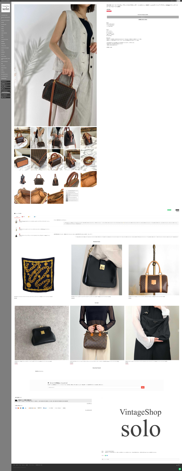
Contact (4, 97)
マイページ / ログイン (5, 92)
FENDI (2, 35)
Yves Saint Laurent (4, 39)
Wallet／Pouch (3, 67)
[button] (14, 331)
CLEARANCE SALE (4, 15)
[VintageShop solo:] (140, 424)
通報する (178, 211)
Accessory (3, 65)
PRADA (2, 28)
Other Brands (3, 56)
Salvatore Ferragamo (5, 47)
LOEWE (2, 26)
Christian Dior (3, 24)
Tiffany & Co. (3, 45)
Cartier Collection (4, 61)
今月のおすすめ (3, 78)
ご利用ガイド (5, 86)
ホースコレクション (4, 74)
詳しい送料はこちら (89, 403)
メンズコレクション (4, 76)
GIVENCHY (3, 52)
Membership (5, 91)
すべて (17, 216)
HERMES (2, 41)
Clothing (2, 72)
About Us (172, 0)
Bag (2, 63)
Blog (4, 88)
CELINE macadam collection (5, 59)
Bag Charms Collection (5, 20)
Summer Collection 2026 (5, 18)
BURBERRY (3, 43)
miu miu (2, 54)
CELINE (2, 22)
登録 (143, 387)
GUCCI (2, 37)
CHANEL (2, 30)
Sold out (143, 17)
